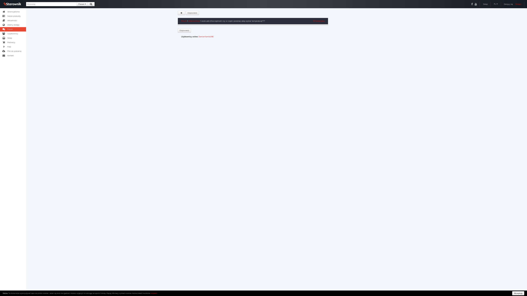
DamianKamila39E (206, 36)
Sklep (485, 4)
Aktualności (12, 20)
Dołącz (518, 4)
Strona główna (13, 12)
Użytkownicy (12, 33)
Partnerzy (11, 42)
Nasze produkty (14, 16)
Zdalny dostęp (13, 25)
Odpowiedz (192, 13)
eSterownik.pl (194, 21)
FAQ (9, 47)
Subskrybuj (320, 21)
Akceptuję (518, 293)
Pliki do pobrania (14, 51)
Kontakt (10, 55)
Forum (82, 4)
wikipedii (153, 293)
